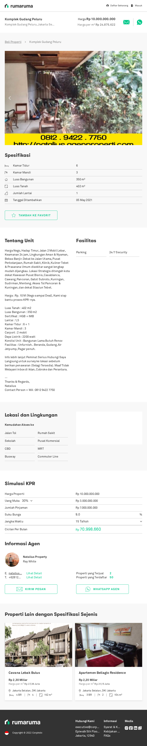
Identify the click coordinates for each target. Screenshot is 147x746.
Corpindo (37, 733)
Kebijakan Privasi (115, 731)
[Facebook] (131, 727)
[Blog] (140, 727)
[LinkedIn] (135, 727)
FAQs (107, 736)
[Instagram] (126, 727)
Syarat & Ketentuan (117, 727)
